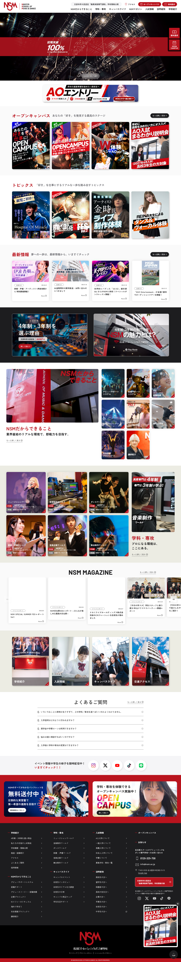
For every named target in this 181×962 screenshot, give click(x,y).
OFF (96, 76)
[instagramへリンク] (93, 765)
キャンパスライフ (117, 9)
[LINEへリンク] (169, 898)
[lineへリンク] (141, 765)
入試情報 (149, 9)
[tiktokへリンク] (129, 765)
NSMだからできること (81, 9)
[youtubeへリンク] (117, 765)
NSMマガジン (135, 9)
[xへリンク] (105, 765)
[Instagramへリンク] (139, 898)
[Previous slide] (7, 599)
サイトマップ (73, 953)
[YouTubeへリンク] (154, 898)
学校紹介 (173, 9)
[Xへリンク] (147, 898)
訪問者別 (161, 9)
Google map (142, 873)
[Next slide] (173, 599)
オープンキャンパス (147, 832)
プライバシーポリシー (85, 953)
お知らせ (142, 842)
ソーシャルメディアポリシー (103, 953)
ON (91, 76)
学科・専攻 (100, 9)
